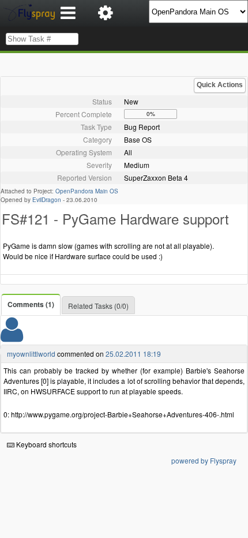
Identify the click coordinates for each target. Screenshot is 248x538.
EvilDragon (46, 200)
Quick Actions (220, 85)
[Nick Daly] (12, 337)
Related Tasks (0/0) (98, 306)
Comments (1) (30, 304)
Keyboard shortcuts (45, 444)
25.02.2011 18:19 (133, 353)
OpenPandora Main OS (86, 191)
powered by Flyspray (203, 460)
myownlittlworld (31, 353)
